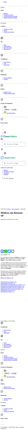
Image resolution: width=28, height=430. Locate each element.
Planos (5, 30)
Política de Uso (7, 92)
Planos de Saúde (8, 47)
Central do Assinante (9, 32)
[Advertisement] (14, 194)
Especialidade (7, 46)
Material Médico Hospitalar (10, 17)
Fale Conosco (7, 62)
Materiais (6, 174)
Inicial (5, 2)
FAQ (5, 63)
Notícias (6, 79)
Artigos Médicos (8, 77)
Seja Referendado (10, 113)
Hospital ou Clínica (8, 15)
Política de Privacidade (9, 93)
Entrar (11, 167)
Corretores (6, 173)
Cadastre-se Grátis (8, 29)
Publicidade (6, 64)
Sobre (5, 45)
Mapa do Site (7, 49)
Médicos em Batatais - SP (7, 278)
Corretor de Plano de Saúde (10, 16)
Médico (5, 356)
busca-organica (15, 209)
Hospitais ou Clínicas (9, 171)
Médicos (6, 13)
